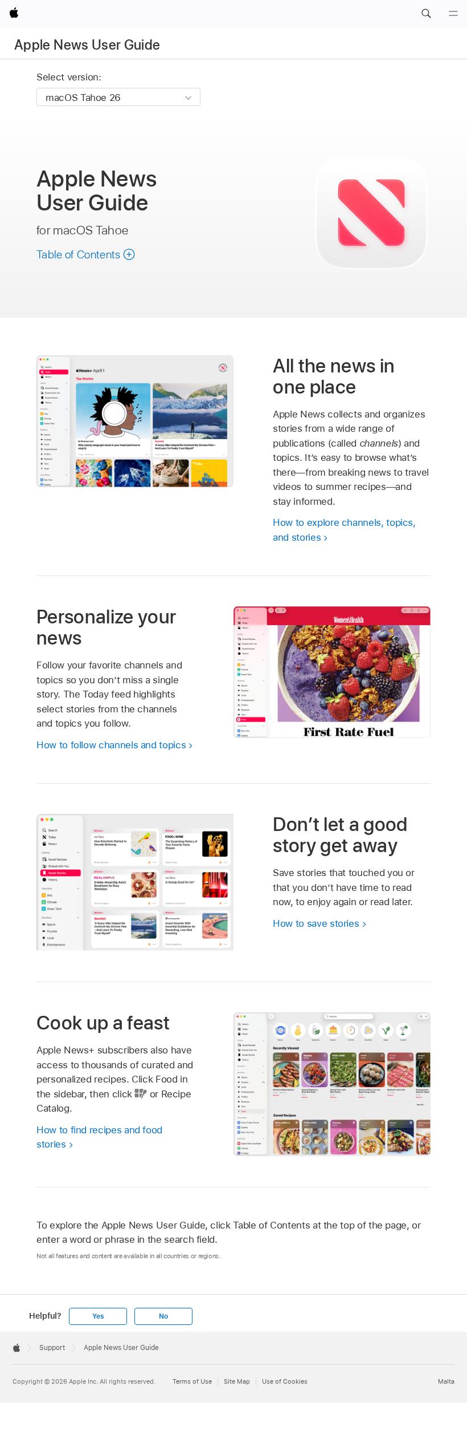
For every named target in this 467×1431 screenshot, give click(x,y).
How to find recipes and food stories (99, 1137)
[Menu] (453, 13)
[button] (426, 13)
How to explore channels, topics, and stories (344, 530)
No (163, 1316)
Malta (446, 1381)
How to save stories (316, 923)
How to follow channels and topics (111, 745)
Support (52, 1348)
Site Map (237, 1381)
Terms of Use (192, 1381)
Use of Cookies (285, 1381)
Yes (98, 1316)
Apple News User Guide (87, 45)
